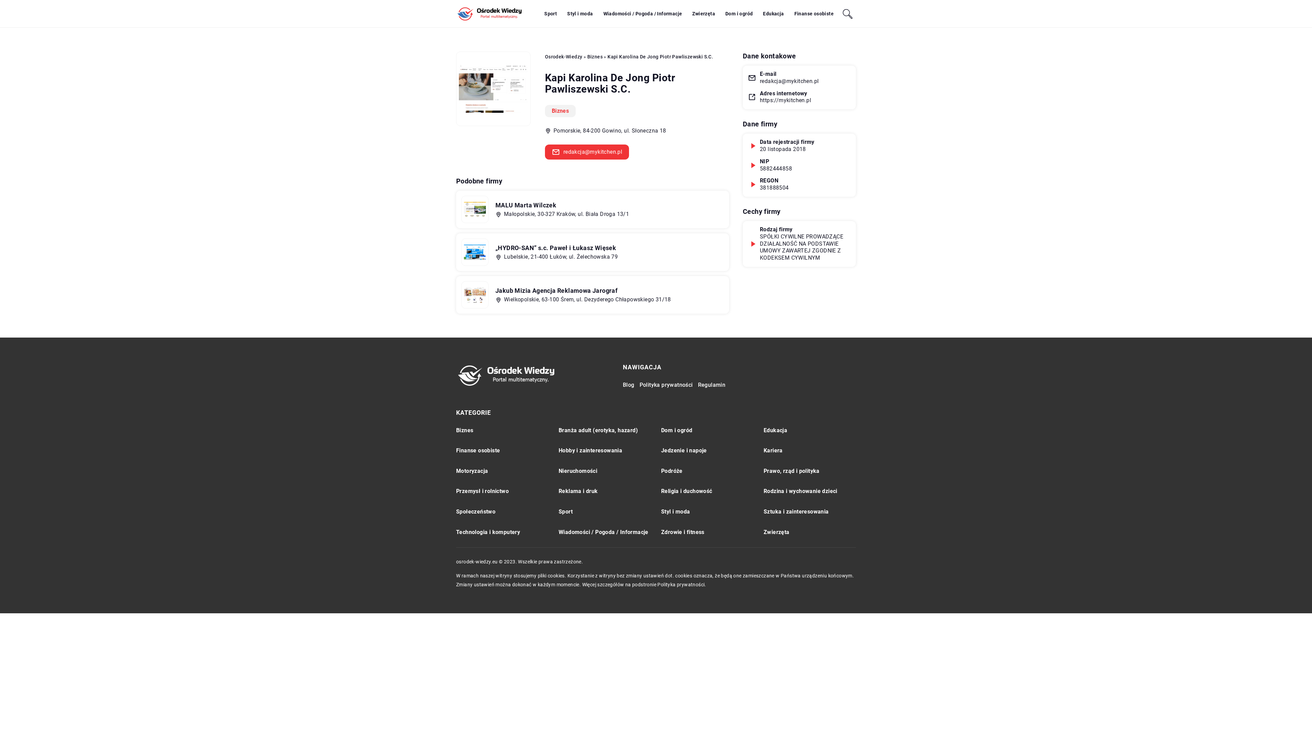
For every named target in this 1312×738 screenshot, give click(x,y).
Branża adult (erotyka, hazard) (598, 430)
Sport (550, 13)
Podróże (672, 471)
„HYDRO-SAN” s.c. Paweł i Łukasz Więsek (555, 247)
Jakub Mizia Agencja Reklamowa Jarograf (556, 290)
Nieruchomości (578, 471)
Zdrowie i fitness (683, 532)
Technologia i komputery (488, 532)
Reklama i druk (578, 491)
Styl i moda (580, 13)
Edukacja (773, 13)
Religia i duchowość (686, 491)
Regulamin (712, 385)
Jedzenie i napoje (684, 450)
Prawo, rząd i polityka (792, 471)
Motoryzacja (472, 471)
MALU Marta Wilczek (525, 205)
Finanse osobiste (814, 13)
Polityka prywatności (666, 385)
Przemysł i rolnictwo (482, 491)
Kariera (773, 450)
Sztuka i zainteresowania (796, 511)
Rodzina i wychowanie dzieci (800, 491)
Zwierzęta (703, 13)
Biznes (560, 111)
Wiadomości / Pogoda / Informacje (642, 13)
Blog (628, 385)
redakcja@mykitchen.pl (592, 152)
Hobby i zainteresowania (590, 450)
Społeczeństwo (475, 511)
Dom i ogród (739, 13)
